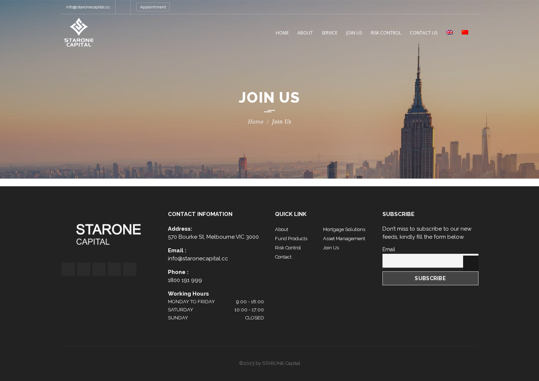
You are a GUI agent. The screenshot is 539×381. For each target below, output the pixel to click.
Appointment (153, 7)
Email (388, 249)
